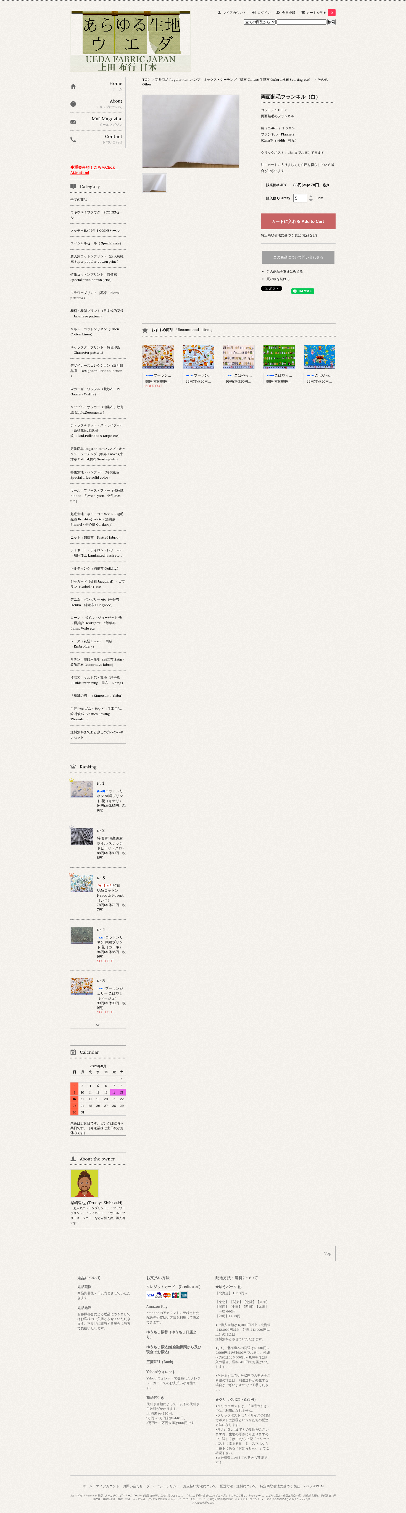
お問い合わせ (133, 1486)
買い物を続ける (278, 279)
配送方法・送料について (238, 1486)
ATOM (318, 1486)
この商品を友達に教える (285, 271)
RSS (306, 1486)
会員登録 (288, 13)
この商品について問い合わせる (298, 257)
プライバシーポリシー (163, 1486)
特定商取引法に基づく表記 (280, 1486)
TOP (146, 79)
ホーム (88, 1486)
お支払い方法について (199, 1486)
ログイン (264, 13)
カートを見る (320, 13)
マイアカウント (234, 13)
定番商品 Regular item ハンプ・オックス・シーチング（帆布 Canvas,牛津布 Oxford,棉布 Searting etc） (233, 79)
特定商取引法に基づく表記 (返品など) (289, 235)
